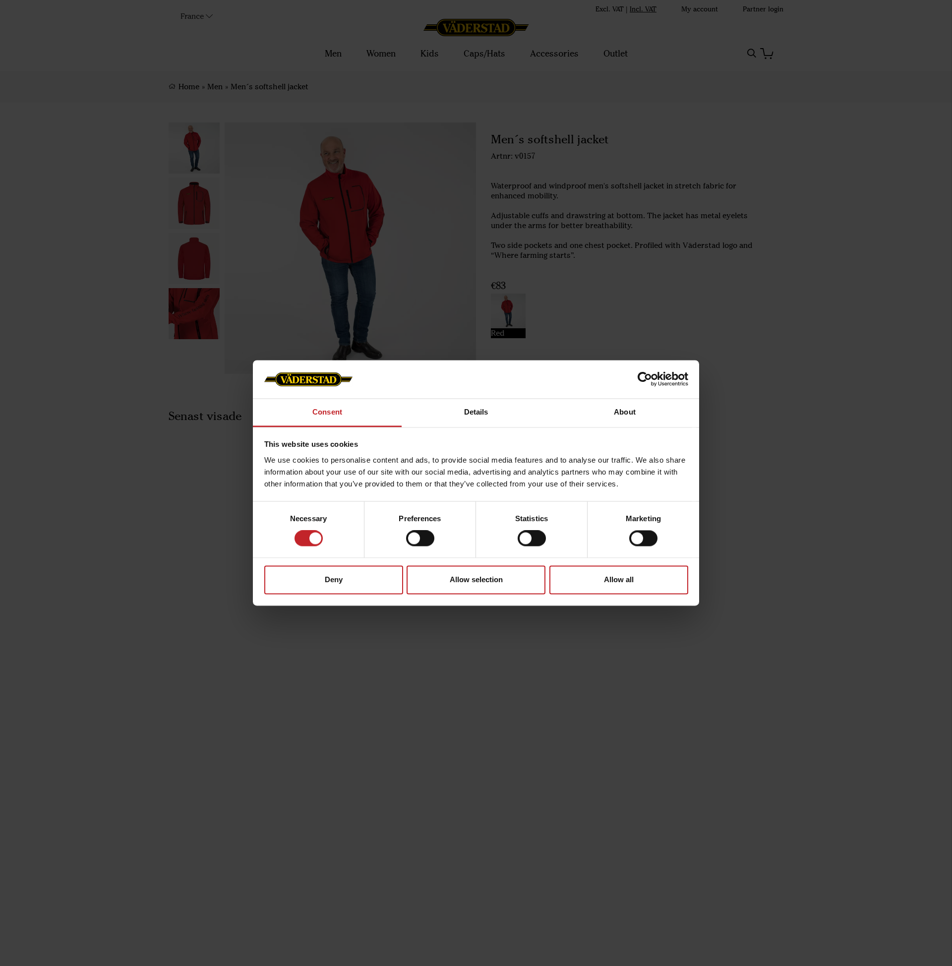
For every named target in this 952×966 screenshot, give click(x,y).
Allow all (619, 579)
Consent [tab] (327, 412)
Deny (334, 579)
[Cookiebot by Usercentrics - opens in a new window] (644, 379)
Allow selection (476, 579)
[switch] (420, 538)
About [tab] (625, 412)
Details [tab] (476, 412)
